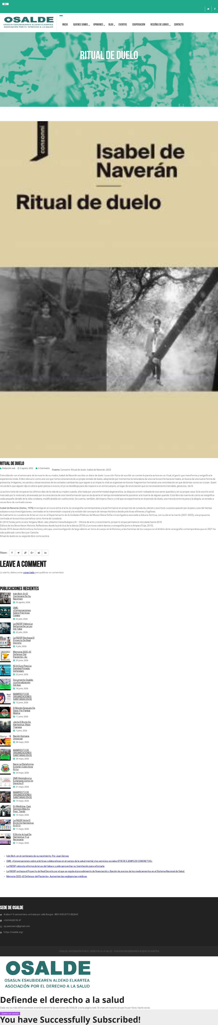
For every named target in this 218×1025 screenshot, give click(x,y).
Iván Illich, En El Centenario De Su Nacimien (22, 596)
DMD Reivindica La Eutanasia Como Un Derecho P (23, 781)
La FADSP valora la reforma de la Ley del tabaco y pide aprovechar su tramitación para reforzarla (55, 866)
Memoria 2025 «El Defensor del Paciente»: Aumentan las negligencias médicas (46, 876)
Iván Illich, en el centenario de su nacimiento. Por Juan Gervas (37, 856)
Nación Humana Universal (21, 737)
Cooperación (138, 24)
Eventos (123, 24)
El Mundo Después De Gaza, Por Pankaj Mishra (24, 710)
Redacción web (8, 468)
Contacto (179, 24)
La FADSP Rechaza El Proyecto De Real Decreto (23, 640)
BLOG (111, 24)
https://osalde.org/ (13, 932)
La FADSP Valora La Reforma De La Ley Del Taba (23, 626)
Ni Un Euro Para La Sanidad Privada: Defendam (22, 668)
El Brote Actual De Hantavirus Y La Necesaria (22, 837)
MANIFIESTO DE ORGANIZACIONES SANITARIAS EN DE (22, 696)
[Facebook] (215, 9)
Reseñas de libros (159, 24)
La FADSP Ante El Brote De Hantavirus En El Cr (23, 823)
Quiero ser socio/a (10, 1013)
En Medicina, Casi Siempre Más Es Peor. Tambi (22, 809)
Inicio (65, 24)
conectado (28, 572)
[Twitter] (208, 9)
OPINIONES (98, 24)
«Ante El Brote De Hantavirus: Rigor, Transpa (22, 724)
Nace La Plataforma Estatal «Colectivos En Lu (23, 767)
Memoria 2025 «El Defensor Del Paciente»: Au (22, 654)
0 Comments (44, 468)
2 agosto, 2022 (26, 468)
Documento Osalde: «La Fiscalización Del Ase (23, 682)
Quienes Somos (80, 24)
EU (5, 4)
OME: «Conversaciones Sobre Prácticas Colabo (22, 612)
